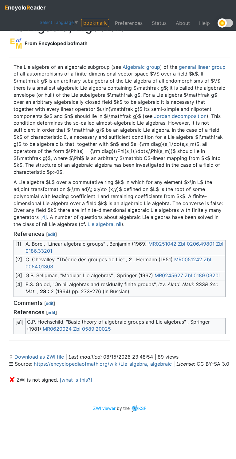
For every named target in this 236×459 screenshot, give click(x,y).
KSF (142, 408)
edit (51, 234)
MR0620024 (57, 329)
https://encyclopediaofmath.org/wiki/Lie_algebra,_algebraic (103, 364)
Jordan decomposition (180, 116)
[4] (43, 217)
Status (159, 23)
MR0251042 (162, 244)
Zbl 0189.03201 (203, 275)
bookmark (95, 23)
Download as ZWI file (39, 357)
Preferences (129, 23)
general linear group (202, 67)
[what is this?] (76, 380)
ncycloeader (25, 7)
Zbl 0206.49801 (196, 244)
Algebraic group (141, 67)
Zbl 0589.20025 (92, 329)
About (183, 23)
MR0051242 (188, 259)
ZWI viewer (104, 408)
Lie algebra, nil (104, 224)
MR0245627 (169, 275)
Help (204, 23)
